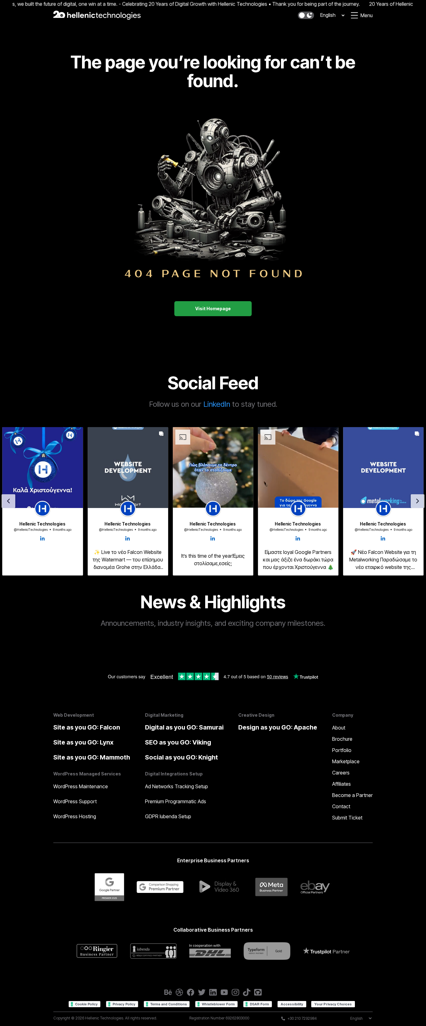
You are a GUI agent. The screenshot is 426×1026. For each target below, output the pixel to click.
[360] (219, 887)
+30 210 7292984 (302, 1018)
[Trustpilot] (326, 950)
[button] (306, 15)
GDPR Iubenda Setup (168, 816)
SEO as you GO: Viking (178, 742)
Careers (341, 773)
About (338, 728)
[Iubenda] (153, 951)
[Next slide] (417, 501)
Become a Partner (352, 795)
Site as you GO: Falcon (86, 727)
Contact (341, 806)
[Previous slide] (8, 501)
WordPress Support (75, 801)
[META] (271, 887)
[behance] (168, 992)
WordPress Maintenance (80, 786)
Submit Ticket (347, 817)
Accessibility (292, 1004)
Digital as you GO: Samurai (184, 727)
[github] (258, 992)
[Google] (109, 887)
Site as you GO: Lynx (83, 742)
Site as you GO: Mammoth (91, 757)
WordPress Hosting (74, 816)
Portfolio (341, 750)
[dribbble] (179, 992)
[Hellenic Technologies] (97, 15)
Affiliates (341, 784)
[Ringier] (97, 951)
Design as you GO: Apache (277, 727)
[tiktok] (246, 992)
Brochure (342, 739)
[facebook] (190, 992)
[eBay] (316, 887)
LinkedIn (216, 404)
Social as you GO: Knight (181, 757)
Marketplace (346, 761)
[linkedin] (213, 992)
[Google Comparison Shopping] (160, 887)
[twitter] (202, 992)
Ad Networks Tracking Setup (176, 786)
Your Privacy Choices (333, 1004)
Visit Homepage (213, 308)
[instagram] (235, 992)
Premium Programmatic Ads (175, 801)
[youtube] (224, 992)
